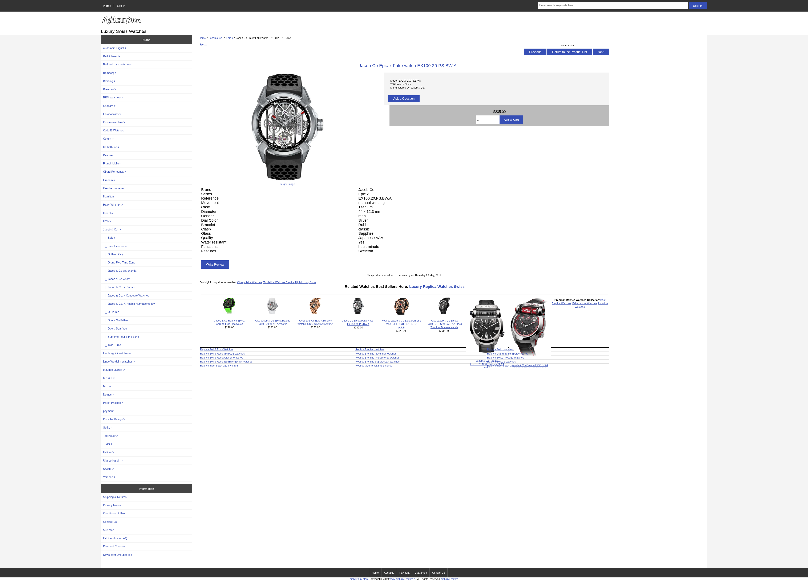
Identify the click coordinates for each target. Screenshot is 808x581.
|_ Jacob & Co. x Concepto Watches (126, 295)
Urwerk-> (108, 468)
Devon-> (108, 155)
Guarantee (421, 572)
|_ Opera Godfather (115, 320)
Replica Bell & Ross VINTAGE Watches (222, 353)
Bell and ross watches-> (118, 64)
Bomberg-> (110, 72)
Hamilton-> (109, 196)
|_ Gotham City (113, 254)
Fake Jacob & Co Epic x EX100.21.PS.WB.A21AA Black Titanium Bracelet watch (444, 324)
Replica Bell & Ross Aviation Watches (221, 357)
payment (108, 411)
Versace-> (109, 477)
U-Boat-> (108, 452)
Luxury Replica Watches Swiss (437, 287)
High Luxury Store (305, 282)
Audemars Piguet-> (115, 48)
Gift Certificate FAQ (115, 538)
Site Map (108, 530)
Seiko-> (108, 427)
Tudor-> (108, 444)
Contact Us (110, 521)
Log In (121, 5)
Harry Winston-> (113, 204)
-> (112, 229)
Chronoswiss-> (112, 114)
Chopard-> (109, 105)
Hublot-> (108, 213)
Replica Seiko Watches (500, 349)
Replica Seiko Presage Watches (505, 357)
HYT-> (107, 221)
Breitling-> (109, 81)
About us (389, 572)
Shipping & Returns (115, 497)
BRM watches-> (113, 97)
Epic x (229, 38)
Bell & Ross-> (111, 56)
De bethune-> (111, 147)
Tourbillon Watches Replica (279, 282)
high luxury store (359, 579)
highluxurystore (449, 579)
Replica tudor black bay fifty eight (219, 365)
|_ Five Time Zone (115, 246)
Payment (404, 572)
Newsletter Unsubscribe (117, 554)
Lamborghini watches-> (117, 353)
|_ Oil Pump (111, 312)
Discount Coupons (114, 546)
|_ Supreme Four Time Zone (121, 336)
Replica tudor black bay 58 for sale (507, 365)
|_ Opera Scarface (115, 328)
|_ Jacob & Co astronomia (119, 270)
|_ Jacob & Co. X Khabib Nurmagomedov (129, 303)
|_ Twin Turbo (112, 345)
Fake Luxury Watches (584, 303)
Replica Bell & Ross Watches (216, 349)
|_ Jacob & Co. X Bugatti (119, 287)
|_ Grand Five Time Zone (119, 262)
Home (107, 5)
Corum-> (108, 138)
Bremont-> (109, 89)
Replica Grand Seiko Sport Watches (507, 353)
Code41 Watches (113, 130)
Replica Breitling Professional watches (377, 357)
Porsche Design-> (114, 419)
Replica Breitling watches (369, 349)
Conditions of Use (114, 513)
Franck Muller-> (112, 163)
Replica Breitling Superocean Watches (377, 361)
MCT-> (107, 386)
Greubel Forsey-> (113, 188)
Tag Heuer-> (110, 435)
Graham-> (109, 180)
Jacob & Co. (216, 38)
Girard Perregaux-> (114, 171)
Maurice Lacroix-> (114, 369)
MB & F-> (109, 378)
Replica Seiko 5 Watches (501, 361)
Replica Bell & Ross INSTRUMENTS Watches (226, 361)
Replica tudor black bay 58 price (373, 365)
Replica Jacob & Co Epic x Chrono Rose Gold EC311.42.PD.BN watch (401, 324)
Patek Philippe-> (113, 402)
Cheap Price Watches (249, 282)
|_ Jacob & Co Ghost (116, 279)
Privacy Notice (112, 505)
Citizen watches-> (114, 122)
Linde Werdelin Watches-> (119, 361)
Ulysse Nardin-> (113, 460)
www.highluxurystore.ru (402, 579)
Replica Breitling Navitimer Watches (375, 353)
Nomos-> (108, 394)
